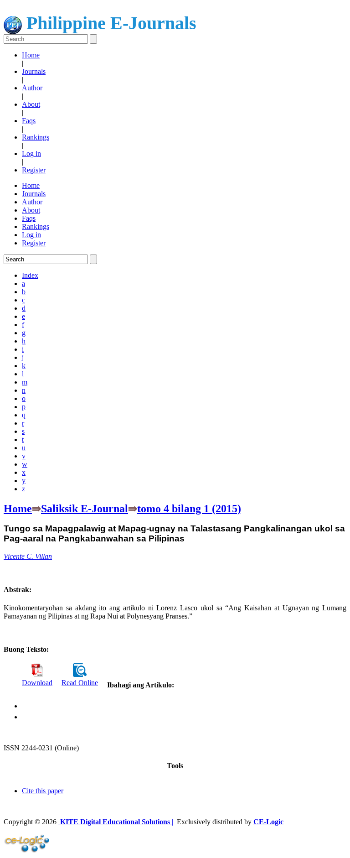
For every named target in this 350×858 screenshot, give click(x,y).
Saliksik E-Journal (84, 509)
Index (30, 275)
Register (34, 170)
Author (32, 88)
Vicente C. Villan (28, 556)
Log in (31, 153)
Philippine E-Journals (109, 23)
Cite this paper (42, 791)
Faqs (29, 121)
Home (31, 55)
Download (37, 682)
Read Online (80, 682)
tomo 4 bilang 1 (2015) (189, 509)
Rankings (35, 137)
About (31, 104)
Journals (34, 71)
